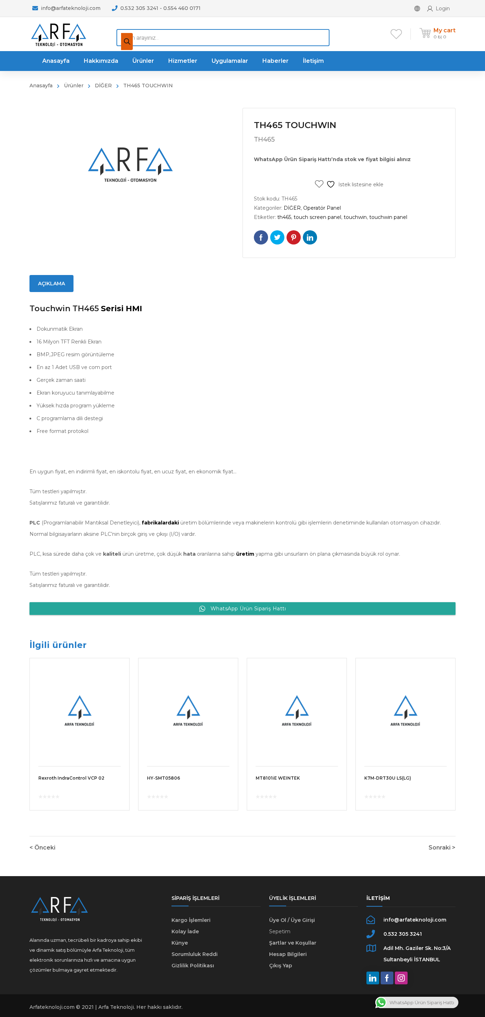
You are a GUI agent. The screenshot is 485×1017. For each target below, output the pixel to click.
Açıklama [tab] (51, 283)
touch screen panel (317, 217)
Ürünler (73, 85)
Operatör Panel (322, 208)
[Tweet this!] (277, 237)
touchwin (355, 217)
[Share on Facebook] (261, 237)
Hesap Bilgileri (288, 954)
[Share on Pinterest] (294, 237)
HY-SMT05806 (163, 778)
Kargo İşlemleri (191, 920)
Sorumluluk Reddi (194, 954)
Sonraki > (442, 848)
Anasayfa (41, 85)
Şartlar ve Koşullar (292, 943)
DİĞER (103, 85)
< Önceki (42, 848)
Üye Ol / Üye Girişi (292, 920)
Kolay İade (185, 931)
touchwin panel (388, 217)
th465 (284, 217)
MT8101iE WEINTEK (278, 778)
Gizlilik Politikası (192, 965)
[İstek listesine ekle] (119, 674)
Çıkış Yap (280, 965)
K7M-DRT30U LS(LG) (387, 778)
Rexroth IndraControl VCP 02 (71, 778)
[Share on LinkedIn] (310, 237)
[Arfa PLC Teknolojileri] (58, 34)
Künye (179, 943)
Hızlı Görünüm (79, 708)
